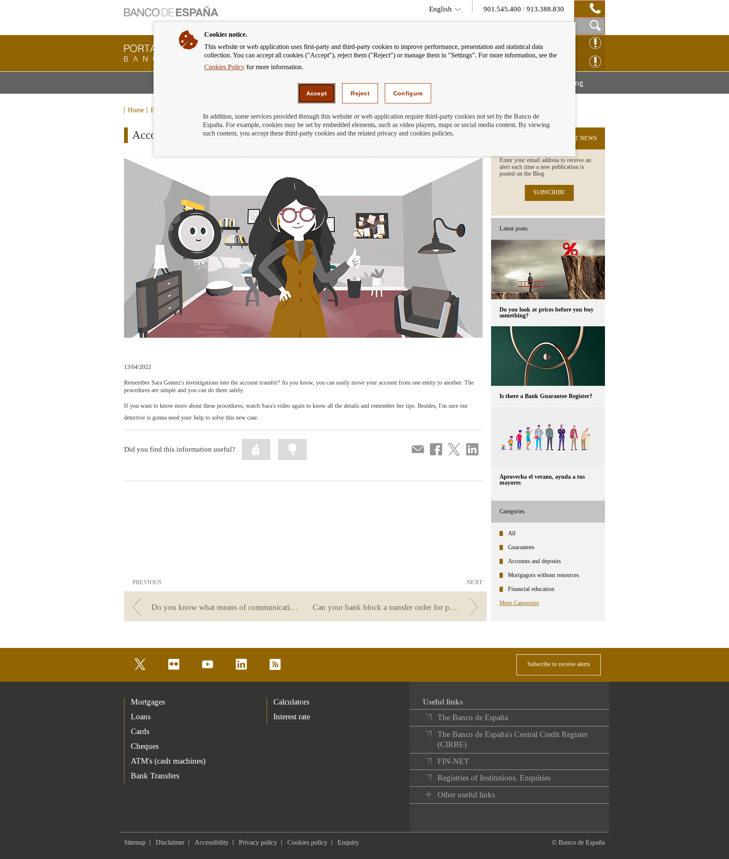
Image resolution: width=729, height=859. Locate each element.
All (512, 533)
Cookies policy (307, 842)
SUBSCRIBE (549, 192)
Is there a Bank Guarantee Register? (546, 396)
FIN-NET (453, 761)
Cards (140, 731)
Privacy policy (258, 842)
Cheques (145, 746)
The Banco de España (472, 717)
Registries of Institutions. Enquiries (494, 777)
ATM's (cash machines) (168, 760)
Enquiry (348, 842)
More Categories (519, 603)
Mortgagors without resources (543, 575)
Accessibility (211, 842)
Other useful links (466, 794)
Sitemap (135, 842)
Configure (408, 93)
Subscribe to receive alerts (558, 664)
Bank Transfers (155, 775)
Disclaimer (170, 842)
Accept (316, 93)
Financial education (531, 589)
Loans (141, 716)
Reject (360, 93)
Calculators (291, 701)
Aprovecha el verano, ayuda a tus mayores (542, 480)
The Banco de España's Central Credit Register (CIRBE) (512, 739)
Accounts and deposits (534, 561)
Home (136, 110)
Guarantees (521, 547)
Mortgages (148, 701)
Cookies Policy (224, 66)
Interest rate (291, 716)
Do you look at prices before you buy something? (547, 312)
